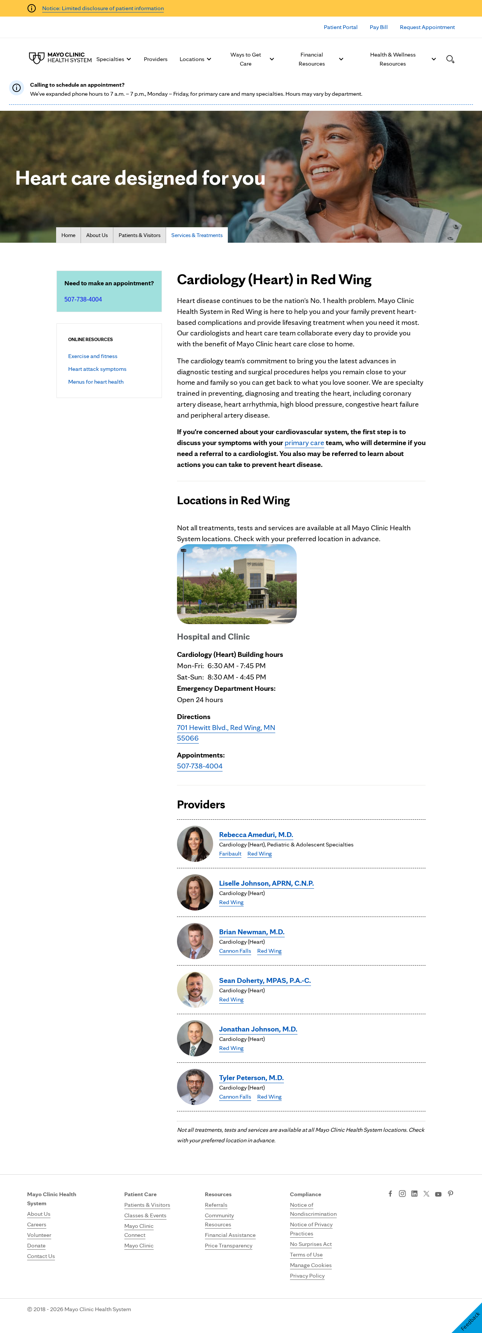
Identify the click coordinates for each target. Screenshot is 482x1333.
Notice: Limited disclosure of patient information (103, 8)
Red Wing (259, 853)
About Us (97, 235)
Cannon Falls (235, 950)
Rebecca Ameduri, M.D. (256, 834)
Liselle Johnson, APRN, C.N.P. (266, 883)
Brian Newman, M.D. (252, 931)
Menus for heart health (96, 381)
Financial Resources (312, 59)
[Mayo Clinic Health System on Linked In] (414, 1194)
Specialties (110, 59)
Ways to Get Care (245, 59)
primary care (304, 442)
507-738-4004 (83, 299)
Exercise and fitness (92, 356)
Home (68, 235)
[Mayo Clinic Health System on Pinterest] (450, 1194)
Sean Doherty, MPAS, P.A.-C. (265, 980)
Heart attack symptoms (97, 368)
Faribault (230, 853)
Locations (192, 59)
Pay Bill (379, 27)
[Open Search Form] (450, 59)
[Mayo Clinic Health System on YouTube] (438, 1194)
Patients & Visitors (139, 235)
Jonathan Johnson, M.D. (258, 1028)
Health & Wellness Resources (393, 59)
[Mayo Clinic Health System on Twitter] (426, 1194)
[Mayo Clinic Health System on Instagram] (402, 1194)
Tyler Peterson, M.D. (251, 1077)
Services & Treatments (197, 235)
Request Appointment (427, 27)
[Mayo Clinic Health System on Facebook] (390, 1194)
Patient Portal (341, 27)
